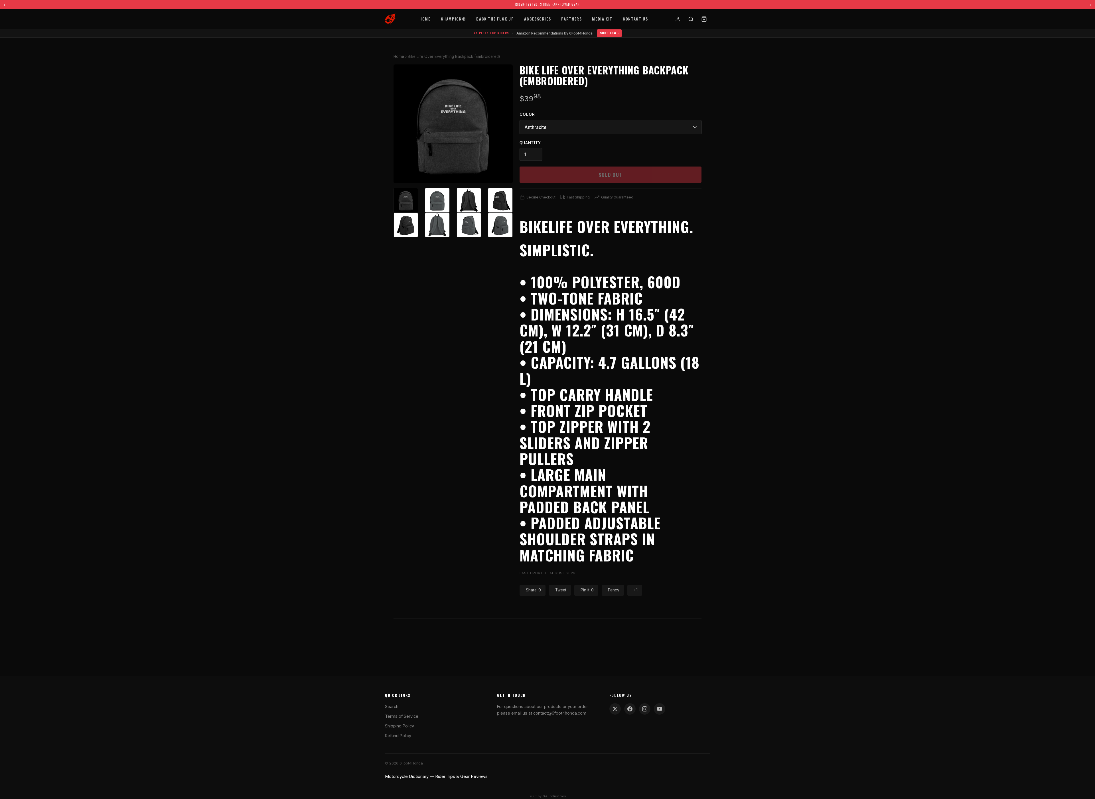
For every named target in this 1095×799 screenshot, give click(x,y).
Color (527, 114)
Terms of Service (401, 716)
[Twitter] (615, 709)
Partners (571, 19)
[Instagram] (644, 709)
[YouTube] (659, 709)
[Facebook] (630, 709)
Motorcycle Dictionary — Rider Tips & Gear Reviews (436, 776)
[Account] (678, 19)
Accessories (537, 19)
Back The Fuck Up (495, 19)
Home (425, 19)
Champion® (453, 19)
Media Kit (602, 19)
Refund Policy (398, 735)
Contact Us (635, 19)
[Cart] (704, 19)
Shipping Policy (399, 725)
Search (391, 706)
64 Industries (554, 796)
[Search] (691, 19)
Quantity (530, 143)
